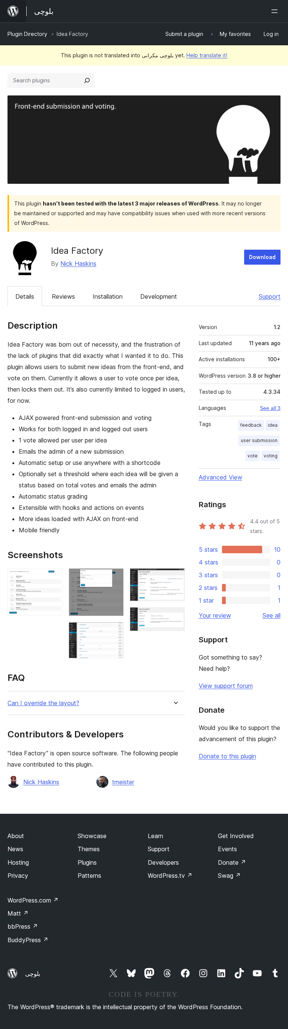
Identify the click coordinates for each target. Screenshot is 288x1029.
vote (253, 456)
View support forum (226, 685)
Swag (229, 875)
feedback (251, 425)
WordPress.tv (170, 875)
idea (273, 425)
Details (24, 296)
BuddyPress (28, 940)
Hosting (18, 862)
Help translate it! (206, 55)
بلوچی (32, 973)
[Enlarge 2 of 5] (113, 578)
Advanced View (220, 477)
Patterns (89, 875)
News (15, 849)
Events (227, 849)
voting (271, 456)
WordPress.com (33, 900)
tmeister (123, 782)
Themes (89, 849)
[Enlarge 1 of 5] (52, 578)
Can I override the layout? (43, 703)
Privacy (18, 875)
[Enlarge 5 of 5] (174, 617)
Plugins (87, 862)
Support (269, 296)
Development (158, 296)
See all (271, 615)
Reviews (63, 296)
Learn (155, 836)
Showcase (92, 836)
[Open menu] (276, 11)
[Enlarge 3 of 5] (113, 632)
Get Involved (236, 836)
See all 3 (270, 408)
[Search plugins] (87, 80)
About (16, 836)
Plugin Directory (27, 34)
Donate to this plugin (227, 756)
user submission (259, 440)
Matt (18, 913)
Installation (108, 296)
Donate (232, 862)
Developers (163, 862)
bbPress (23, 926)
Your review (215, 615)
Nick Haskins (78, 263)
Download (262, 257)
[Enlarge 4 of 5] (174, 578)
